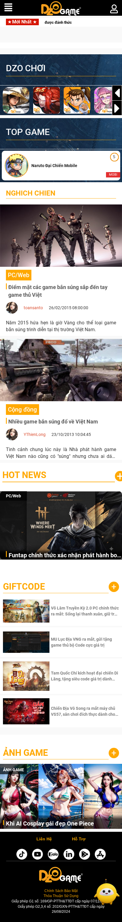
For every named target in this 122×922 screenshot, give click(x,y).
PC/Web (13, 495)
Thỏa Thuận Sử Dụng (61, 896)
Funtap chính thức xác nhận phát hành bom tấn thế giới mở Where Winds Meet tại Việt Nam (65, 556)
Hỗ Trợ (79, 839)
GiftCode (24, 586)
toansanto (33, 307)
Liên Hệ (44, 839)
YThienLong (35, 434)
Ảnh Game (25, 753)
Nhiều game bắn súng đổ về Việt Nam (53, 421)
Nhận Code (84, 611)
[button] (117, 108)
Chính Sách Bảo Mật (61, 891)
